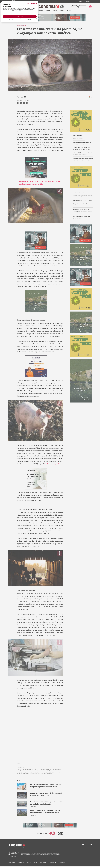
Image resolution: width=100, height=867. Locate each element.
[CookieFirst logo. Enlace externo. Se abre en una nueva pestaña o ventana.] (7, 4)
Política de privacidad (32, 3)
